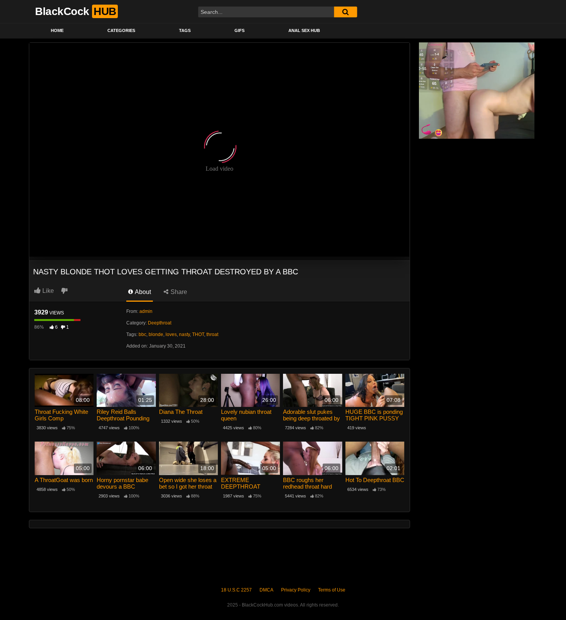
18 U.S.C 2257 (236, 590)
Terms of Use (331, 590)
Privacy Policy (295, 590)
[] (345, 12)
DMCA (266, 590)
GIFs (239, 30)
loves (171, 334)
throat (212, 334)
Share (178, 292)
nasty (184, 334)
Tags (185, 30)
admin (145, 311)
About (142, 292)
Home (57, 30)
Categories (121, 30)
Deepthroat (159, 323)
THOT (198, 334)
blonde (156, 334)
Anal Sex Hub (304, 30)
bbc (142, 334)
